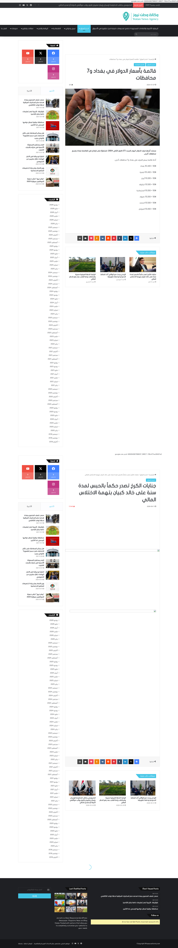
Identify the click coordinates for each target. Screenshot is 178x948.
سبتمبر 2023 (53, 329)
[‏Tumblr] (119, 238)
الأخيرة (29, 91)
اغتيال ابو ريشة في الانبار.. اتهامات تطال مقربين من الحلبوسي (35, 159)
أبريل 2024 (54, 303)
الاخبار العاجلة (139, 65)
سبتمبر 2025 (53, 239)
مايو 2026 (54, 208)
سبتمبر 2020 (53, 400)
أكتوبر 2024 (53, 280)
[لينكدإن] (125, 238)
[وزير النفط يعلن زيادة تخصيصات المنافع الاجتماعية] (52, 171)
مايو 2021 (54, 370)
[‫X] (131, 238)
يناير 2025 (54, 269)
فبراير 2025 (54, 265)
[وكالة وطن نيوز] (140, 16)
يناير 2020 (54, 430)
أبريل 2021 (54, 374)
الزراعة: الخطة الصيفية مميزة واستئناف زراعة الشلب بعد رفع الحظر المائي (82, 277)
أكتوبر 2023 (53, 325)
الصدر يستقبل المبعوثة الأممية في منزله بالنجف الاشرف (35, 147)
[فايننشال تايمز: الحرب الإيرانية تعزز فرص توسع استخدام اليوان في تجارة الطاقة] (71, 903)
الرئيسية (152, 59)
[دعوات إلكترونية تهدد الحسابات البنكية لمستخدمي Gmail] (59, 903)
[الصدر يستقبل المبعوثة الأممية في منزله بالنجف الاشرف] (52, 148)
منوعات (15, 28)
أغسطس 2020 (52, 404)
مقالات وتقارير (27, 28)
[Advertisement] (65, 15)
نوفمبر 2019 (53, 438)
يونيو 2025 (54, 250)
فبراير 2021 (54, 381)
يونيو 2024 (53, 295)
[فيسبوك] (136, 238)
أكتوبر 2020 (53, 397)
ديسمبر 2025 (53, 227)
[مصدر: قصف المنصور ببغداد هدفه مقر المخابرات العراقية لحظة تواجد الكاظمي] (52, 103)
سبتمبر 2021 (53, 355)
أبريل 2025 (54, 257)
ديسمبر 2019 (53, 434)
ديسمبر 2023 (53, 318)
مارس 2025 (54, 261)
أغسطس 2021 (53, 359)
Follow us (155, 915)
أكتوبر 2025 (53, 235)
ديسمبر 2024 (53, 272)
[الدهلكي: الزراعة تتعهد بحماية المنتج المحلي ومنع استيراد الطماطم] (82, 909)
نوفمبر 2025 (53, 231)
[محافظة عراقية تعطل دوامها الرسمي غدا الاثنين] (52, 125)
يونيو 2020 (54, 412)
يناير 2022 (54, 344)
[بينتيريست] (114, 238)
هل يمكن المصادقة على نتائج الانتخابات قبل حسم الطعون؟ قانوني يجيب (33, 135)
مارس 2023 (54, 336)
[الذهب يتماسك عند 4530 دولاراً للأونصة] (59, 909)
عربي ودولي (71, 28)
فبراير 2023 (54, 340)
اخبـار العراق (84, 28)
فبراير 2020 (54, 427)
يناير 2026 (54, 224)
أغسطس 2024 (52, 287)
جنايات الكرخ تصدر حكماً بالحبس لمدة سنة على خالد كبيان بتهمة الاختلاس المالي (143, 277)
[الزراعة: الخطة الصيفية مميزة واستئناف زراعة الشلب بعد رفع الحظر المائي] (82, 264)
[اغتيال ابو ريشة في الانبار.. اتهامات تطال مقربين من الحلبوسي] (52, 159)
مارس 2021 (54, 378)
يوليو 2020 (54, 408)
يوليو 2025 (54, 246)
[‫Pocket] (91, 238)
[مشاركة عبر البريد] (85, 238)
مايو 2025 (54, 254)
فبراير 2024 (54, 310)
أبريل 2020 (54, 419)
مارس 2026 (54, 216)
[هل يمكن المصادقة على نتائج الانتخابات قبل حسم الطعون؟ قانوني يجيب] (52, 136)
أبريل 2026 (54, 212)
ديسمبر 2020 (53, 389)
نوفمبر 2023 (53, 321)
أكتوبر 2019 (53, 442)
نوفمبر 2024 (53, 276)
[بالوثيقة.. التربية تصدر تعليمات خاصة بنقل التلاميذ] (52, 114)
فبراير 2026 (54, 220)
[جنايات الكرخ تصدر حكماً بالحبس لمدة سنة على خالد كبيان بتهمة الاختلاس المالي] (142, 264)
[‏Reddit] (108, 238)
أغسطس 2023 (52, 333)
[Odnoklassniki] (96, 238)
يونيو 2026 (54, 205)
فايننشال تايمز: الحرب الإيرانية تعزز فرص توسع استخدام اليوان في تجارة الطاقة (102, 5)
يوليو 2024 (54, 291)
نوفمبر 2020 (53, 393)
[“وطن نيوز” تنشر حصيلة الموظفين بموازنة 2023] (52, 182)
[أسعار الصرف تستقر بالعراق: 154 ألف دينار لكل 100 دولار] (71, 909)
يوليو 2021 (54, 363)
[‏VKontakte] (102, 238)
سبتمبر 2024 (53, 284)
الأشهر (51, 91)
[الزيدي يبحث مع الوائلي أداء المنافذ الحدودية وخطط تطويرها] (112, 264)
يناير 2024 (54, 314)
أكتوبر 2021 (53, 351)
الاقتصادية (57, 28)
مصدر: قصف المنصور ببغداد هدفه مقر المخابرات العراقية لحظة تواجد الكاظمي (33, 102)
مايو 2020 (54, 415)
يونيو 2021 (54, 366)
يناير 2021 (54, 385)
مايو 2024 (54, 299)
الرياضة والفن (43, 28)
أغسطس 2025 (52, 242)
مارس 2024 (54, 306)
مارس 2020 (54, 423)
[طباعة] (79, 238)
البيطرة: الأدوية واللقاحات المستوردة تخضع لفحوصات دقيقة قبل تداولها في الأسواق (125, 28)
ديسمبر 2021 (53, 348)
